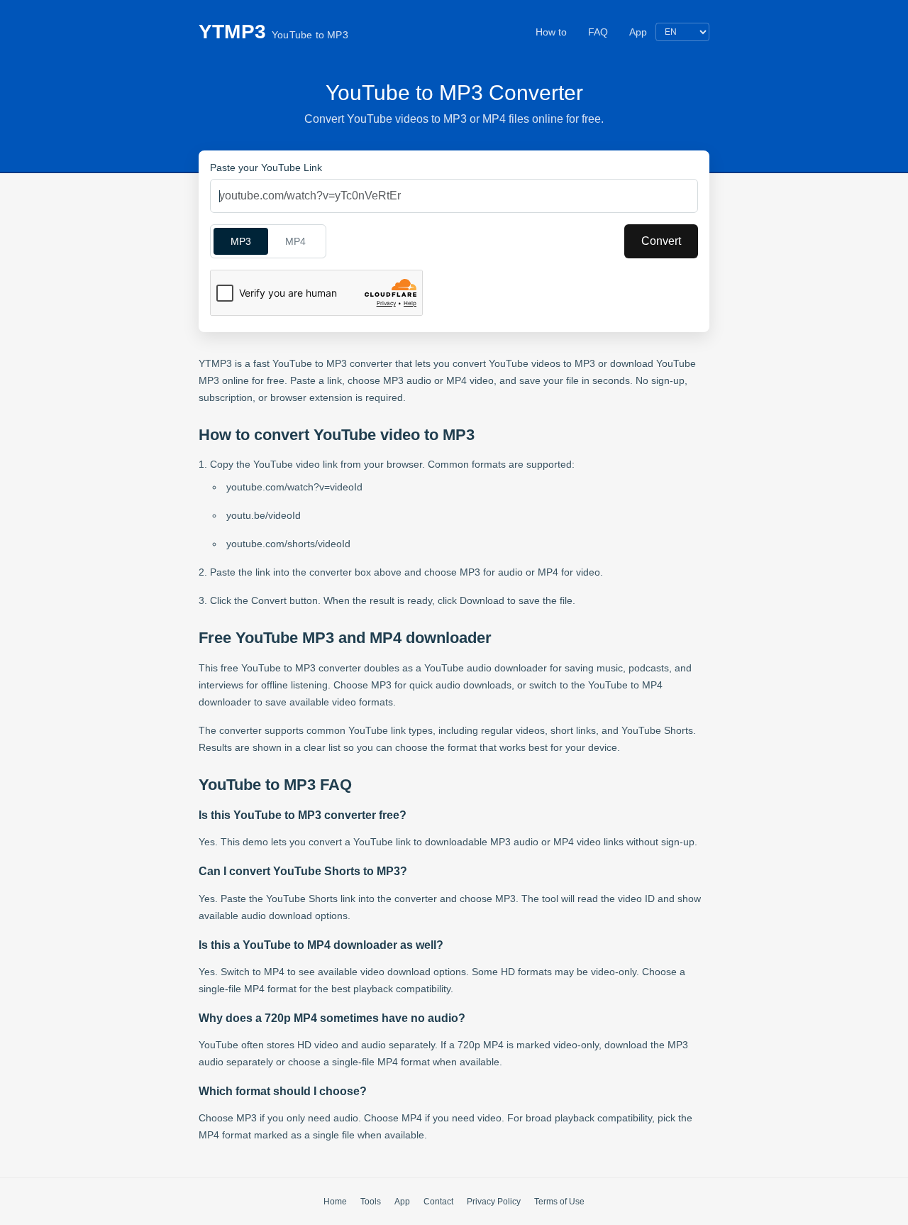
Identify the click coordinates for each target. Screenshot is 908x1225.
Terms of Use (559, 1202)
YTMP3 (273, 32)
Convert (661, 241)
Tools (370, 1202)
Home (335, 1202)
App (638, 32)
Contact (438, 1202)
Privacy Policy (494, 1202)
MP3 (241, 241)
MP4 (295, 241)
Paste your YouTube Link (266, 167)
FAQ (598, 32)
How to (551, 32)
